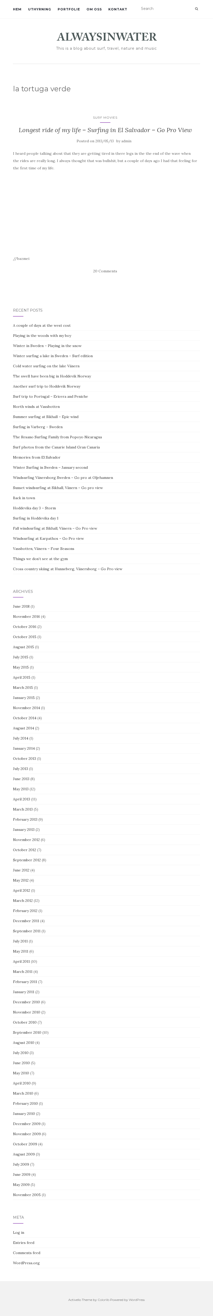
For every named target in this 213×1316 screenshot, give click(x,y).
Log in (18, 1232)
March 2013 (23, 809)
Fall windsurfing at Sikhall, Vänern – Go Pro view (55, 528)
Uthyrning (39, 9)
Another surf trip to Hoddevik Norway (46, 386)
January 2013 (24, 829)
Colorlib (103, 1300)
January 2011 (23, 992)
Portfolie (69, 9)
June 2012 (21, 870)
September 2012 (27, 860)
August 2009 (24, 1154)
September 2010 (27, 1032)
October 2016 (24, 626)
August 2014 (23, 728)
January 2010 (24, 1113)
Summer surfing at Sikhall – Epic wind (45, 416)
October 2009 (25, 1144)
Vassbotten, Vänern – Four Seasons (43, 548)
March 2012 (23, 900)
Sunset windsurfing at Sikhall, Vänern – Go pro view (58, 487)
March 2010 (23, 1093)
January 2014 (24, 748)
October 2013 (24, 758)
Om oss (94, 9)
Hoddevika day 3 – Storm (34, 508)
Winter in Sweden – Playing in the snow (47, 345)
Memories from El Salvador (37, 457)
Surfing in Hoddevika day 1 (35, 518)
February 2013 (25, 819)
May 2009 (21, 1184)
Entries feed (23, 1242)
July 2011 (20, 941)
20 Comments (105, 271)
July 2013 (20, 768)
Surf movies (105, 117)
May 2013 (21, 789)
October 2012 (24, 850)
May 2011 (20, 951)
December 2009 (27, 1123)
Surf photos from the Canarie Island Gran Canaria (56, 447)
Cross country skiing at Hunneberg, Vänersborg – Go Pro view (67, 569)
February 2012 (25, 910)
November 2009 (27, 1134)
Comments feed (26, 1252)
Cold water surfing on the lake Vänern (46, 366)
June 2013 (21, 778)
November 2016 (26, 616)
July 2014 (20, 738)
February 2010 (25, 1103)
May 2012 (21, 880)
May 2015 (21, 667)
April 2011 (21, 961)
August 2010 (23, 1042)
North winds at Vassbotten (36, 406)
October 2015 (24, 636)
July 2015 (20, 657)
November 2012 (26, 839)
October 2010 (25, 1022)
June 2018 (21, 606)
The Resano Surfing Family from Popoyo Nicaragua (57, 437)
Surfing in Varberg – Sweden (38, 427)
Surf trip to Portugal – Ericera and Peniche (50, 396)
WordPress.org (26, 1263)
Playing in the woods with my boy (42, 335)
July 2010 (21, 1052)
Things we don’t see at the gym (40, 558)
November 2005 (27, 1194)
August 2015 (23, 647)
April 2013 (21, 799)
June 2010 (21, 1063)
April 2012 (21, 890)
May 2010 (21, 1073)
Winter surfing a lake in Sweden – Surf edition (53, 356)
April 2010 (22, 1083)
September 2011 (27, 931)
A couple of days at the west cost (42, 325)
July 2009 (21, 1164)
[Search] (196, 9)
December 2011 (26, 921)
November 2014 (26, 707)
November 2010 (26, 1012)
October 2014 (24, 718)
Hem (17, 9)
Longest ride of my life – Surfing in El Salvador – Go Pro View (105, 130)
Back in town (24, 498)
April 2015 (21, 677)
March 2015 (23, 687)
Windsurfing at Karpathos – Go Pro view (48, 538)
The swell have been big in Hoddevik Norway (52, 376)
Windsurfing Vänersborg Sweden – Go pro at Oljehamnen (63, 477)
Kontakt (117, 9)
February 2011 (25, 981)
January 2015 (24, 697)
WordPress (137, 1300)
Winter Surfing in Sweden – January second (50, 467)
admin (126, 141)
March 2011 (22, 971)
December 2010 (26, 1002)
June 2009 (21, 1174)
